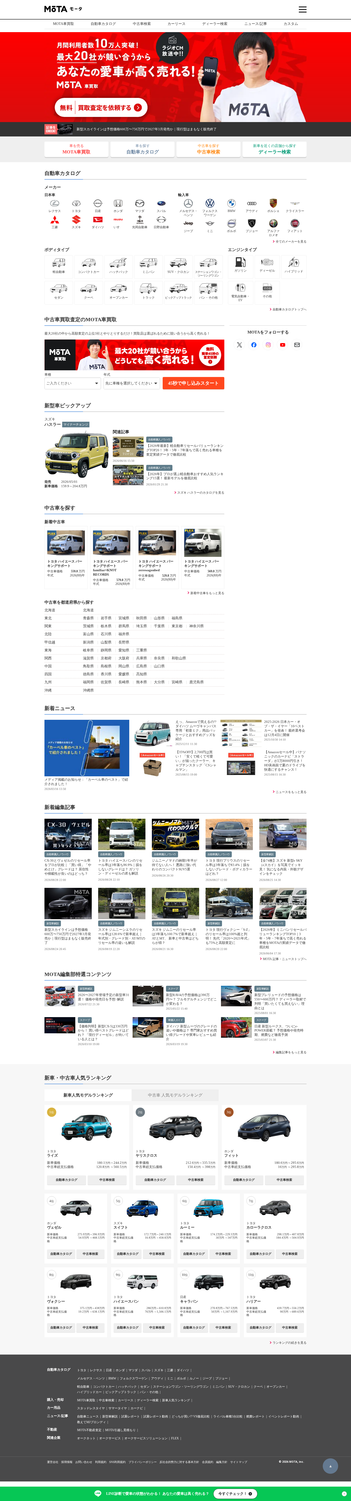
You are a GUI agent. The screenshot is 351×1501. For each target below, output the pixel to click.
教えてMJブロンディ (91, 1422)
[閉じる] (344, 1493)
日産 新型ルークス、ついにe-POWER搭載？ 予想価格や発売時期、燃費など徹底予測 (278, 1030)
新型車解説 (267, 854)
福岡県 (88, 682)
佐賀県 (106, 682)
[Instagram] (268, 344)
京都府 (106, 658)
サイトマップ (238, 1461)
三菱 (170, 1370)
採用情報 (66, 1461)
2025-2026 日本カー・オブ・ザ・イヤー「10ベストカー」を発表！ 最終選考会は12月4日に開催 (284, 728)
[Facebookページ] (253, 344)
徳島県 (88, 674)
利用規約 (100, 1461)
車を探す (142, 149)
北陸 (48, 634)
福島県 (177, 618)
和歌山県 (179, 658)
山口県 (159, 666)
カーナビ (137, 1408)
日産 (109, 1370)
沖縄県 (88, 690)
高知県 (141, 674)
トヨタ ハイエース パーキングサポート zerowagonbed (155, 565)
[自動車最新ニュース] (239, 344)
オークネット (86, 1438)
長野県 (123, 642)
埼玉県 (141, 626)
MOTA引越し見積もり (120, 1430)
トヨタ (81, 1370)
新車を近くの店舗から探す (274, 149)
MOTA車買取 (63, 24)
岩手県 (106, 618)
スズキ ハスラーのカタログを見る (200, 492)
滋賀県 (88, 658)
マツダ (133, 1370)
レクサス (96, 1370)
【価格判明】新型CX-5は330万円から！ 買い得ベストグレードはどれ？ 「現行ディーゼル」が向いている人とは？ (103, 1032)
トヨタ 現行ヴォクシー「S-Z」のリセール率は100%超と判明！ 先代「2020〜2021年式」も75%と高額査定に (228, 936)
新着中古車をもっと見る (207, 593)
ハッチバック (127, 1386)
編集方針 (221, 1461)
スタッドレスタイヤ (91, 1408)
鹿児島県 (196, 682)
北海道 (49, 610)
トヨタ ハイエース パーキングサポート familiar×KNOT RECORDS (110, 567)
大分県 (159, 682)
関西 (48, 658)
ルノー (194, 1378)
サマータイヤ (117, 1408)
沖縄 (48, 690)
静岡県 (106, 650)
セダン (145, 1386)
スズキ (158, 1370)
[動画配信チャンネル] (282, 344)
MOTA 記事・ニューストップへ (285, 959)
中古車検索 (142, 24)
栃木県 (106, 626)
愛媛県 (123, 674)
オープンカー (275, 1386)
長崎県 (123, 682)
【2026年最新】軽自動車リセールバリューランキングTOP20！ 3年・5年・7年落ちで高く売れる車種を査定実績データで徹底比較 (185, 450)
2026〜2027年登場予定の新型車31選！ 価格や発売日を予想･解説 (103, 997)
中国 (48, 666)
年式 (107, 374)
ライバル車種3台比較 (228, 1416)
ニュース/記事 (255, 24)
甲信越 (49, 642)
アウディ (157, 1378)
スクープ (173, 988)
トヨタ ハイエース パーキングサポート (64, 563)
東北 (48, 618)
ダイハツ (183, 1370)
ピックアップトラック (120, 1392)
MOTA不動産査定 (89, 1430)
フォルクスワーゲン (133, 1378)
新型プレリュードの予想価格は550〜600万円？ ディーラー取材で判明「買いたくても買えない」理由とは (280, 1001)
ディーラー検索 (214, 24)
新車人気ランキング (176, 1400)
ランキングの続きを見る (290, 1343)
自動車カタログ (103, 24)
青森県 (88, 618)
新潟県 (88, 642)
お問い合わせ (83, 1461)
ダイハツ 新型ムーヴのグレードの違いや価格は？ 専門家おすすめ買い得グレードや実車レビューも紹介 (191, 1032)
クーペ (258, 1386)
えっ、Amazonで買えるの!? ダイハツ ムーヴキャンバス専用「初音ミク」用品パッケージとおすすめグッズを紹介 (196, 730)
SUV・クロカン (239, 1386)
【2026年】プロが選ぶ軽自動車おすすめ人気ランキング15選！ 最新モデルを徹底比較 (185, 476)
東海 (48, 650)
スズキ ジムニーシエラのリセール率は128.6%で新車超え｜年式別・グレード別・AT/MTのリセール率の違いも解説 (184, 129)
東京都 (177, 626)
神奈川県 (196, 626)
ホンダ (120, 1370)
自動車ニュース (88, 1416)
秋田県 (141, 618)
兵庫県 (141, 658)
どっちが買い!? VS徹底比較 (191, 1416)
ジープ (207, 1378)
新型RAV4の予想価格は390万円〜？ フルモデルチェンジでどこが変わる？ (191, 999)
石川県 (106, 634)
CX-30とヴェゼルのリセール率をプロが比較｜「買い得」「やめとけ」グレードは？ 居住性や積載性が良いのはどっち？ (67, 867)
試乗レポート (130, 1416)
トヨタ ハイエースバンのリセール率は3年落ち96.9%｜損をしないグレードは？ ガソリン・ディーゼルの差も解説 (120, 867)
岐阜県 (88, 650)
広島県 (141, 666)
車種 (47, 374)
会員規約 (207, 1461)
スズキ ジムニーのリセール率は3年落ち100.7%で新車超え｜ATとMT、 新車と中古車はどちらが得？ (175, 936)
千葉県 (159, 626)
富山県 (88, 634)
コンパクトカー (104, 1386)
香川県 (106, 674)
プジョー (221, 1378)
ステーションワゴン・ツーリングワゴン (181, 1386)
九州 (48, 682)
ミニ (170, 1378)
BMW (112, 1378)
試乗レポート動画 (155, 1416)
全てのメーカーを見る (291, 241)
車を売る (76, 149)
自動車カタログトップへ (290, 309)
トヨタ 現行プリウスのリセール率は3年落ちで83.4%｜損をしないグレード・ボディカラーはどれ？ (229, 867)
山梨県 (106, 642)
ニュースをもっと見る (291, 792)
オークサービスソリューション (146, 1438)
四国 (48, 674)
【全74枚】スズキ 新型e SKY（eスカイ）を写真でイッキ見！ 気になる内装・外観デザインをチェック (281, 867)
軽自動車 (83, 1386)
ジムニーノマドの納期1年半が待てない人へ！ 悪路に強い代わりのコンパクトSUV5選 (174, 865)
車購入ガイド (175, 1020)
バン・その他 (149, 1392)
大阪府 (123, 658)
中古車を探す (208, 149)
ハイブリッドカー (89, 1392)
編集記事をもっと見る (291, 1052)
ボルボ (181, 1378)
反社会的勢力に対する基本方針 (179, 1461)
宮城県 (123, 618)
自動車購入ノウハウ (159, 439)
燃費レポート (255, 1416)
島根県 (106, 666)
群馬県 (123, 626)
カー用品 (53, 1408)
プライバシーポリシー (142, 1461)
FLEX (175, 1438)
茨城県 (88, 626)
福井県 (123, 634)
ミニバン (218, 1386)
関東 (48, 626)
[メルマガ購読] (296, 344)
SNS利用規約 (117, 1461)
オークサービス (110, 1438)
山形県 (159, 618)
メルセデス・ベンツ (91, 1378)
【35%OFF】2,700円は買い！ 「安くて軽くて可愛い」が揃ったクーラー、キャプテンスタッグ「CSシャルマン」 (196, 760)
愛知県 (123, 650)
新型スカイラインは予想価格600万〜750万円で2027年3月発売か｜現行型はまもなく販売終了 (67, 936)
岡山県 (123, 666)
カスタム (291, 24)
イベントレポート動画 (283, 1416)
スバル (146, 1370)
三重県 (141, 650)
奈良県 (159, 658)
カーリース (177, 24)
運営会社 (52, 1461)
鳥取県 (88, 666)
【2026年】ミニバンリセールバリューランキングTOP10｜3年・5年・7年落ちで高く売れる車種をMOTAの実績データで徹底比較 (283, 938)
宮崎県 (177, 682)
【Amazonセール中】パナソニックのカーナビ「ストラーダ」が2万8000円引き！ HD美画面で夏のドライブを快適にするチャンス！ (285, 760)
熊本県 (141, 682)
